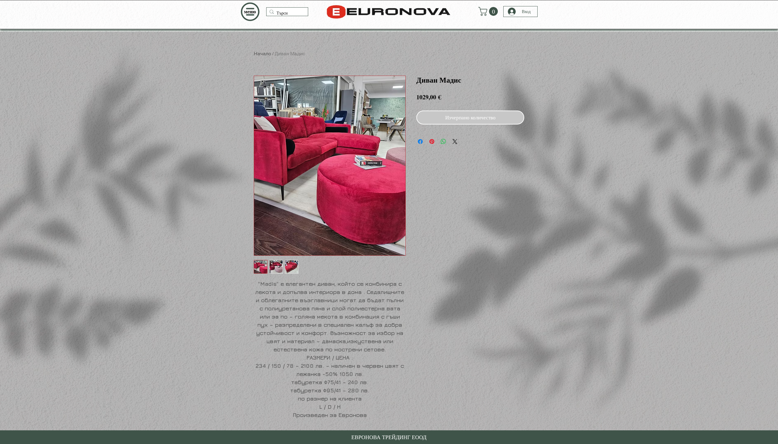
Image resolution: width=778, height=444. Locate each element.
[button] (250, 12)
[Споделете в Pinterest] (431, 141)
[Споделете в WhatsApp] (443, 141)
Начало (262, 53)
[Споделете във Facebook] (420, 141)
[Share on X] (455, 141)
